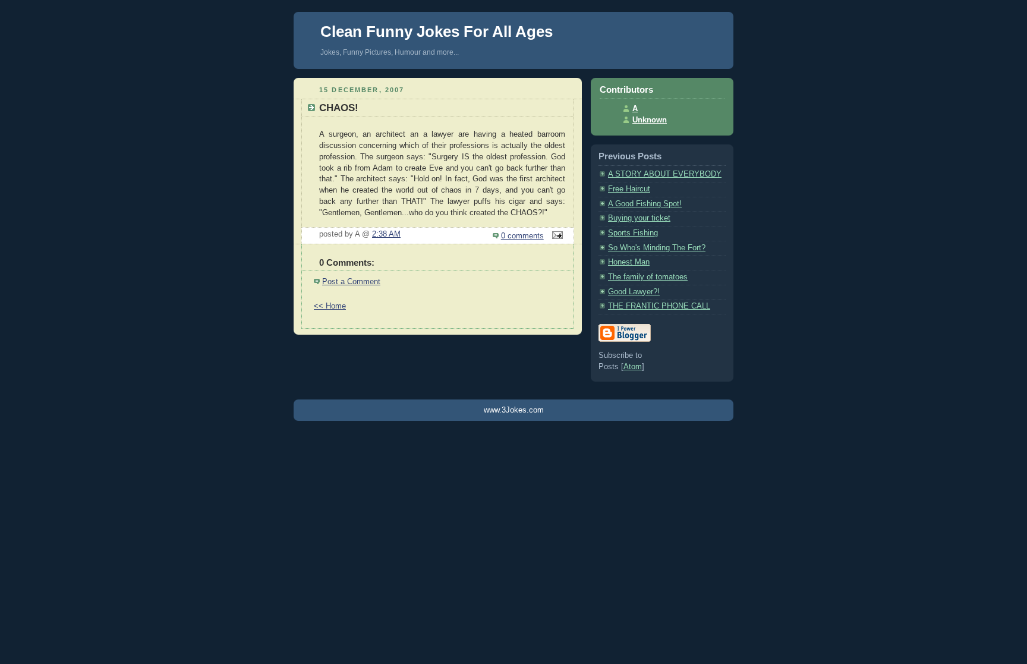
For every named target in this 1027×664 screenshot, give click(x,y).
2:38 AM (386, 234)
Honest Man (629, 262)
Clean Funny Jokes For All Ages (436, 31)
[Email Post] (555, 236)
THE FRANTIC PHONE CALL (659, 306)
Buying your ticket (639, 218)
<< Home (330, 306)
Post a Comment (351, 282)
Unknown (649, 120)
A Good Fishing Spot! (645, 204)
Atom (632, 367)
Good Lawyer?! (634, 292)
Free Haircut (629, 189)
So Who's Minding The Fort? (656, 248)
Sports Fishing (633, 233)
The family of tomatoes (648, 277)
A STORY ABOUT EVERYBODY (665, 174)
